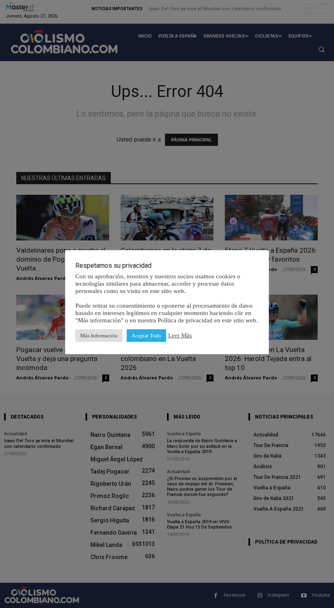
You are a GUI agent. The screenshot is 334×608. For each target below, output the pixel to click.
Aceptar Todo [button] (146, 336)
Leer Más (180, 335)
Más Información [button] (99, 336)
